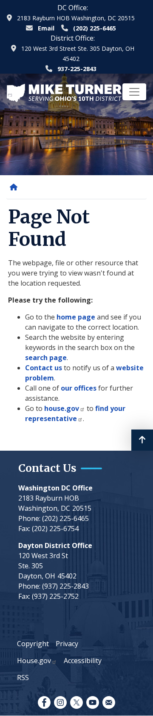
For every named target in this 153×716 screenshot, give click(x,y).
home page (76, 317)
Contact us (43, 367)
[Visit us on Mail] (108, 702)
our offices (78, 388)
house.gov (61, 408)
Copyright (33, 643)
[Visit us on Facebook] (44, 702)
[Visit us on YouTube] (92, 702)
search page (46, 357)
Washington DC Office (55, 488)
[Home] (15, 187)
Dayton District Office (55, 545)
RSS (23, 677)
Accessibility (83, 660)
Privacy (67, 643)
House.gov (34, 660)
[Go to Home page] (64, 92)
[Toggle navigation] (134, 91)
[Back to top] (142, 440)
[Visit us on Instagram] (60, 702)
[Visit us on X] (76, 702)
